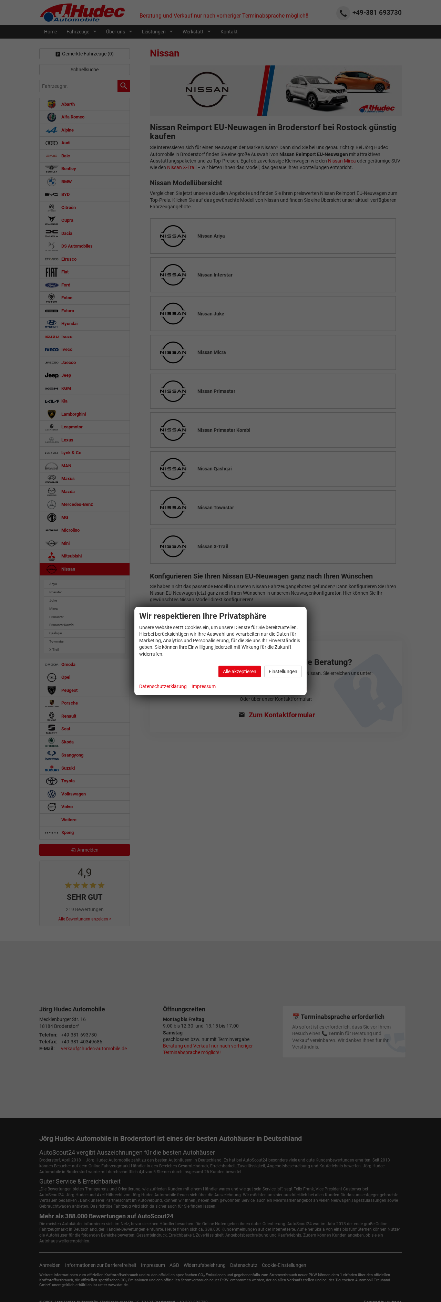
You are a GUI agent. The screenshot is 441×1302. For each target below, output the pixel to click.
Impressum (204, 686)
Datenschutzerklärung (163, 686)
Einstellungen (283, 671)
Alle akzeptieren (239, 671)
